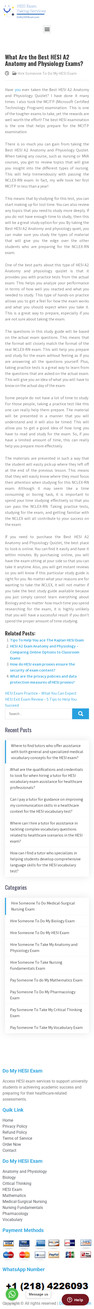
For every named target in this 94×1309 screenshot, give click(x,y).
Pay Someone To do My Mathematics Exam (46, 980)
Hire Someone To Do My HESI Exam (47, 73)
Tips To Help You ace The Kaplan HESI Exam (47, 640)
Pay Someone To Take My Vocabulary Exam (46, 1027)
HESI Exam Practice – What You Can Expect (40, 693)
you (18, 89)
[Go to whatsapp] (12, 1294)
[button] (47, 29)
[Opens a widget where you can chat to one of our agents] (75, 1300)
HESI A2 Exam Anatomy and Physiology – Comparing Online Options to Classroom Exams (44, 652)
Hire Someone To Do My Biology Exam (42, 921)
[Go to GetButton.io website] (12, 1303)
